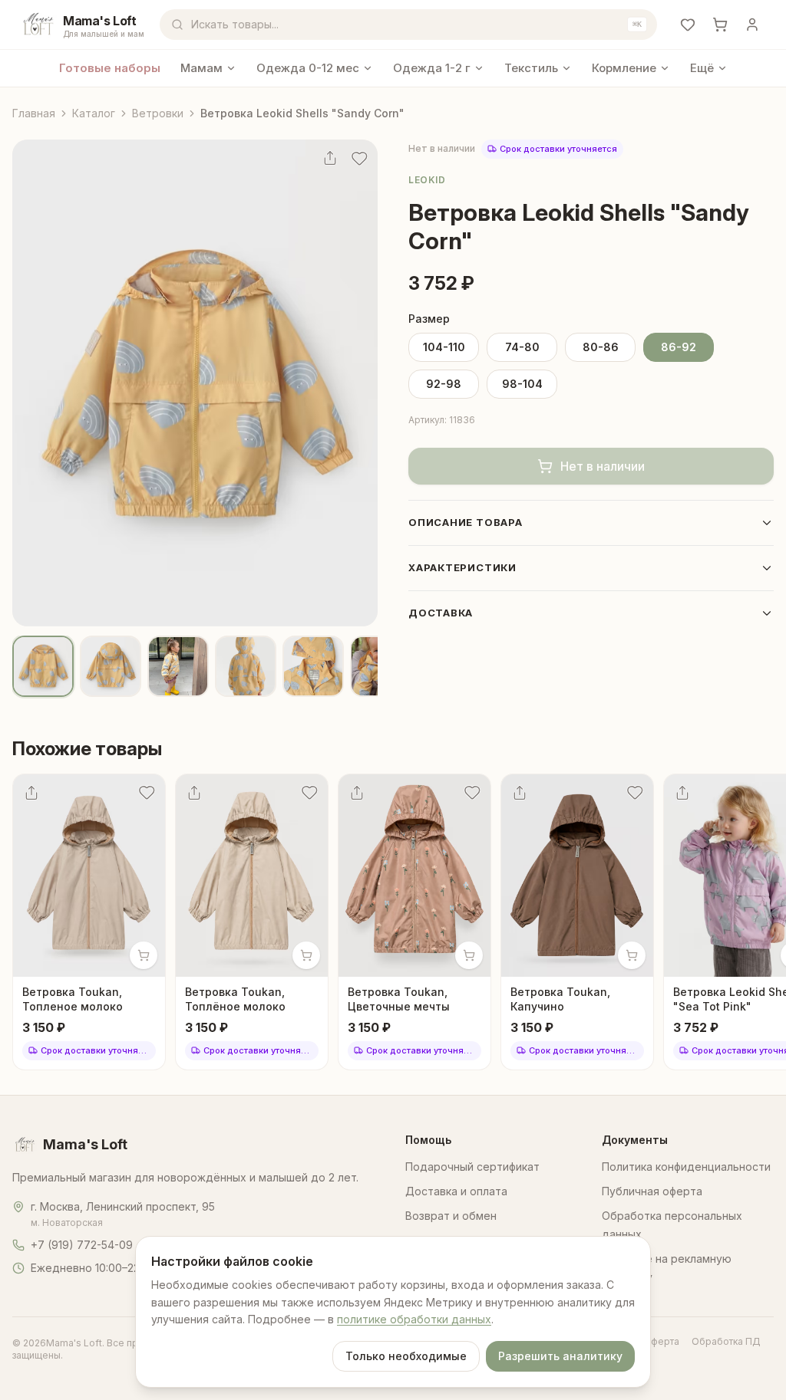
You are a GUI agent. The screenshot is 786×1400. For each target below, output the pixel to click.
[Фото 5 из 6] (313, 666)
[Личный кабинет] (752, 24)
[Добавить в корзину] (143, 955)
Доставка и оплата (456, 1191)
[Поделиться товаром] (330, 158)
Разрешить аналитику (560, 1355)
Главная (33, 113)
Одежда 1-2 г (432, 68)
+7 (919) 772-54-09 (82, 1244)
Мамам (201, 68)
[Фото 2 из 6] (110, 666)
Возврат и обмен (451, 1215)
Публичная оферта (652, 1191)
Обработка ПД (726, 1341)
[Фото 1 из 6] (43, 666)
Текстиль (531, 68)
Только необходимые (406, 1355)
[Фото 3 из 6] (178, 666)
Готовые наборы (109, 68)
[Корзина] (720, 24)
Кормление (624, 68)
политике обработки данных (414, 1319)
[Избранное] (687, 24)
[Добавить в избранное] (359, 158)
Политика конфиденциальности (686, 1166)
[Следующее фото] (356, 382)
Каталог (93, 113)
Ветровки (157, 113)
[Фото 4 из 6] (245, 666)
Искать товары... (416, 24)
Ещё (702, 68)
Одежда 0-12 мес (307, 68)
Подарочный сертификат (472, 1166)
